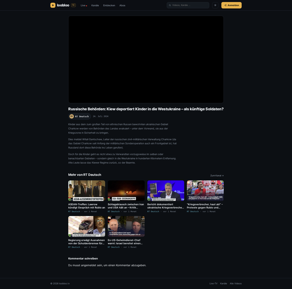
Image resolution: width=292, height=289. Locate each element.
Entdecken (109, 5)
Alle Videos (236, 283)
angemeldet (88, 265)
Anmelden (233, 5)
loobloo (66, 5)
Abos (122, 5)
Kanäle (95, 5)
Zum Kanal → (217, 175)
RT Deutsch (79, 116)
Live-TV (213, 283)
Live (84, 5)
